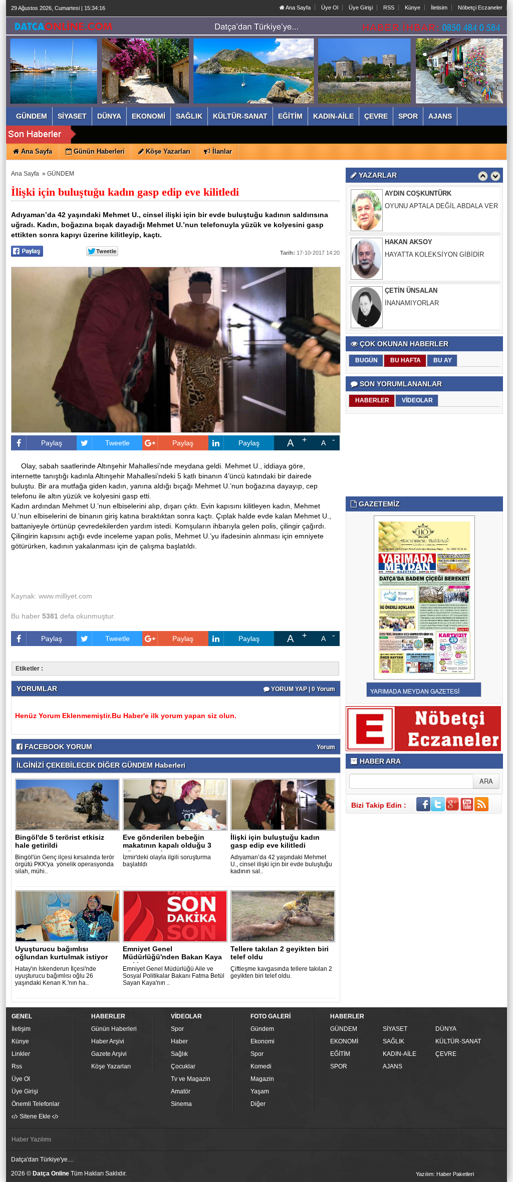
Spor (177, 1028)
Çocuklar (183, 1066)
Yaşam (259, 1091)
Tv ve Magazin (190, 1078)
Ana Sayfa (298, 8)
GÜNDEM (60, 173)
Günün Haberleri (114, 1028)
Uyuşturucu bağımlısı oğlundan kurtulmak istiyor (61, 953)
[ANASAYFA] (120, 52)
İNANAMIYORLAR (412, 303)
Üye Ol (329, 8)
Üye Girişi (361, 8)
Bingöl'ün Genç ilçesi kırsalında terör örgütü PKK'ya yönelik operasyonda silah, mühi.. (64, 864)
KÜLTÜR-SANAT (458, 1041)
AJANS (392, 1066)
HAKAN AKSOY (408, 242)
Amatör (180, 1091)
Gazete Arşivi (109, 1053)
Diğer (258, 1103)
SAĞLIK (393, 1041)
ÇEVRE (445, 1053)
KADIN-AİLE (399, 1053)
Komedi (261, 1066)
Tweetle (117, 443)
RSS (388, 8)
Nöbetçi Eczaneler (480, 8)
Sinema (181, 1103)
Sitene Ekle (35, 1116)
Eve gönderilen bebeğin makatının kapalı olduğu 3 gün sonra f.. (167, 845)
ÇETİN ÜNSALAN (411, 290)
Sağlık (179, 1053)
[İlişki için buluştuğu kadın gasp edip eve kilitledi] (284, 804)
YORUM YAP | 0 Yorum (302, 689)
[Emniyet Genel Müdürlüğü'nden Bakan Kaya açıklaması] (177, 916)
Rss (17, 1066)
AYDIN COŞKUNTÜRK (418, 193)
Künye (412, 8)
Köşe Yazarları (111, 1066)
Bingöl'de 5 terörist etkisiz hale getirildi (59, 841)
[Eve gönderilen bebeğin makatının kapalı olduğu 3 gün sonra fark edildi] (177, 804)
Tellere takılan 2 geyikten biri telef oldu (279, 953)
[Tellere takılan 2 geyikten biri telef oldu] (284, 916)
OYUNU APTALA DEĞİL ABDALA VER (441, 206)
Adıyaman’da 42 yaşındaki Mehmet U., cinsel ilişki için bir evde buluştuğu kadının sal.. (281, 864)
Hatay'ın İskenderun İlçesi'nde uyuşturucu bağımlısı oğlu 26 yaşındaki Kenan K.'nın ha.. (55, 975)
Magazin (262, 1078)
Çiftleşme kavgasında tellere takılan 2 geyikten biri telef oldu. (281, 972)
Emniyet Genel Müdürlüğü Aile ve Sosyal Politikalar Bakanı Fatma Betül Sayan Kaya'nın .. (173, 975)
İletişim (21, 1028)
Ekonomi (262, 1041)
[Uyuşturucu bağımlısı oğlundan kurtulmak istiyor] (69, 916)
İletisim (439, 8)
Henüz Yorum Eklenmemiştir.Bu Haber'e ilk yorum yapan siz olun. (125, 716)
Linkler (21, 1053)
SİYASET (395, 1028)
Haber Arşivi (107, 1041)
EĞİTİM (340, 1053)
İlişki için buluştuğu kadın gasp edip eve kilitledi (275, 841)
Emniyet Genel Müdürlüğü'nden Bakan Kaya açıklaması (172, 957)
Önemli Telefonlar (36, 1103)
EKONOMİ (344, 1041)
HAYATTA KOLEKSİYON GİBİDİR (434, 254)
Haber (179, 1041)
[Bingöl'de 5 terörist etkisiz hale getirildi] (69, 804)
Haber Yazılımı (31, 1139)
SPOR (338, 1066)
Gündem (262, 1028)
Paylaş (51, 443)
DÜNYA (445, 1028)
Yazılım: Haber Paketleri (445, 1174)
